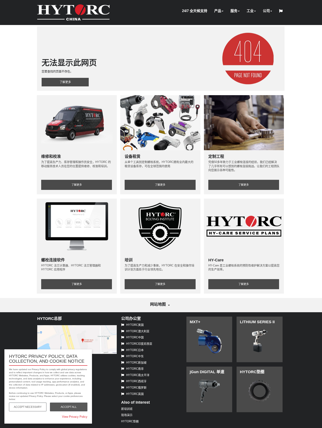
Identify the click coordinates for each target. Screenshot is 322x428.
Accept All (69, 406)
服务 (233, 11)
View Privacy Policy (74, 416)
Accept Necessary (28, 406)
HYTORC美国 (135, 324)
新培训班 (127, 408)
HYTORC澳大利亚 (137, 331)
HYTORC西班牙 (136, 381)
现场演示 (127, 415)
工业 (250, 11)
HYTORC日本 (135, 350)
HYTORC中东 (135, 356)
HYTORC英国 (135, 394)
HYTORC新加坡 (136, 362)
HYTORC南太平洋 (137, 375)
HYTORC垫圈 (130, 421)
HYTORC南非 (135, 368)
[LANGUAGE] (282, 11)
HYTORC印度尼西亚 (139, 343)
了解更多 (65, 82)
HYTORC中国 (135, 337)
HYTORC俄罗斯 (136, 387)
